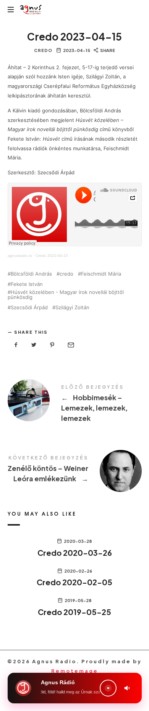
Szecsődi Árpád (29, 307)
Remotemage (74, 671)
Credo (43, 50)
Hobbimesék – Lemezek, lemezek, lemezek (75, 404)
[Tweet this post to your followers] (34, 345)
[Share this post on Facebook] (16, 345)
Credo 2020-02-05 (74, 582)
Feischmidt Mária (101, 273)
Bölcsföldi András (31, 273)
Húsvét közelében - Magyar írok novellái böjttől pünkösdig (66, 295)
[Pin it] (52, 345)
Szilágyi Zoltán (72, 307)
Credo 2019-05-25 (74, 612)
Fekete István (27, 284)
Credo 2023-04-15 (52, 255)
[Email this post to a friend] (70, 345)
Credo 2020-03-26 (74, 552)
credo (66, 273)
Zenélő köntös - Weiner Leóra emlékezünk (75, 470)
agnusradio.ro (20, 255)
